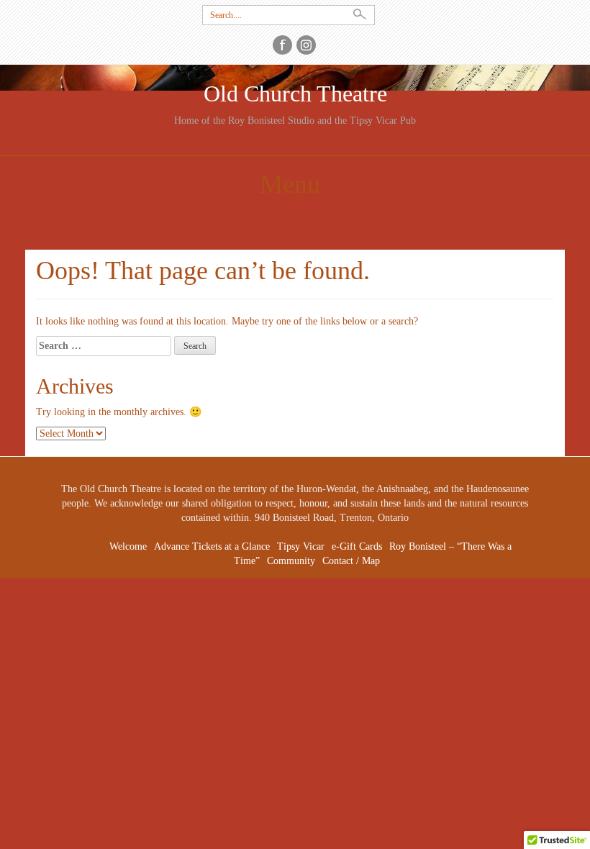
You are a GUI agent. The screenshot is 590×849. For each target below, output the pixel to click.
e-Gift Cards (357, 546)
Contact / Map (351, 560)
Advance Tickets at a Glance (212, 546)
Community (291, 560)
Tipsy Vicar (300, 546)
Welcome (128, 546)
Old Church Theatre (295, 93)
